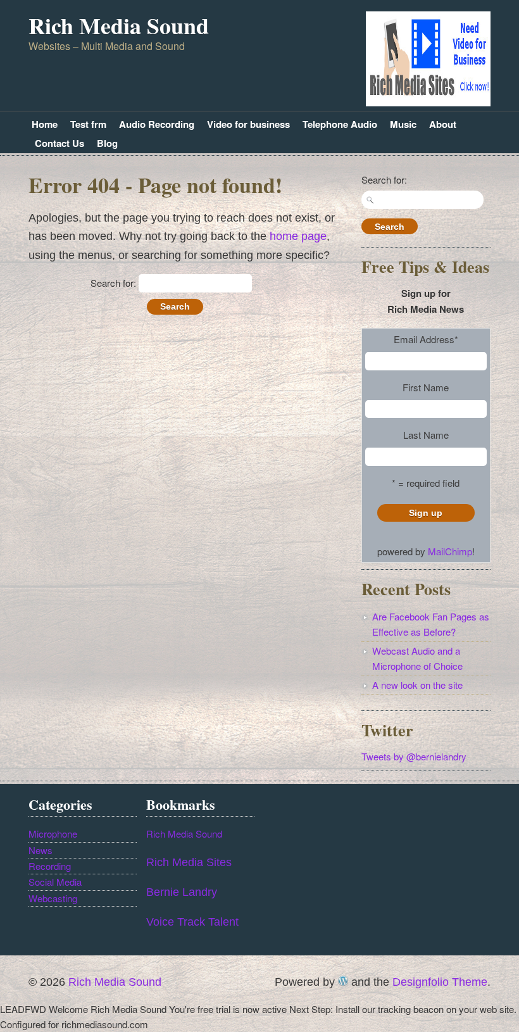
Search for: (113, 282)
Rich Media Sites (189, 862)
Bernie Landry (181, 892)
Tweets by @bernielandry (413, 756)
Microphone (52, 833)
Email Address (426, 339)
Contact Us (59, 143)
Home (45, 124)
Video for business (248, 124)
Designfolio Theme (439, 982)
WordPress (343, 981)
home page (298, 236)
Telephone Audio (340, 124)
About (442, 124)
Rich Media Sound (118, 25)
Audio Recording (156, 124)
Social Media (55, 881)
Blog (107, 143)
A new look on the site (417, 684)
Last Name (426, 434)
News (40, 850)
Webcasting (52, 898)
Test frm (88, 124)
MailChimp (450, 551)
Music (403, 124)
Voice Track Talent (192, 922)
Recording (49, 865)
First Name (426, 387)
